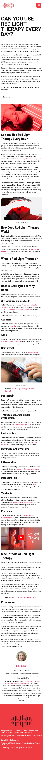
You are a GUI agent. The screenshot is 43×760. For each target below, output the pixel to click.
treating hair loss (33, 352)
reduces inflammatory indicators (28, 469)
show (13, 97)
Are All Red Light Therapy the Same (24, 597)
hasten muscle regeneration (23, 502)
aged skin (13, 326)
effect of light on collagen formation (18, 310)
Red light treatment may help (22, 425)
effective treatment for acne (11, 341)
